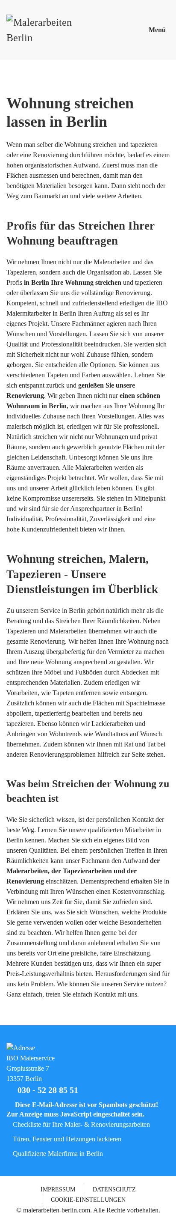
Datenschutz (114, 1189)
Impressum (58, 1189)
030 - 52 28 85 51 (45, 1090)
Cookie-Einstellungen (88, 1200)
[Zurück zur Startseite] (44, 30)
